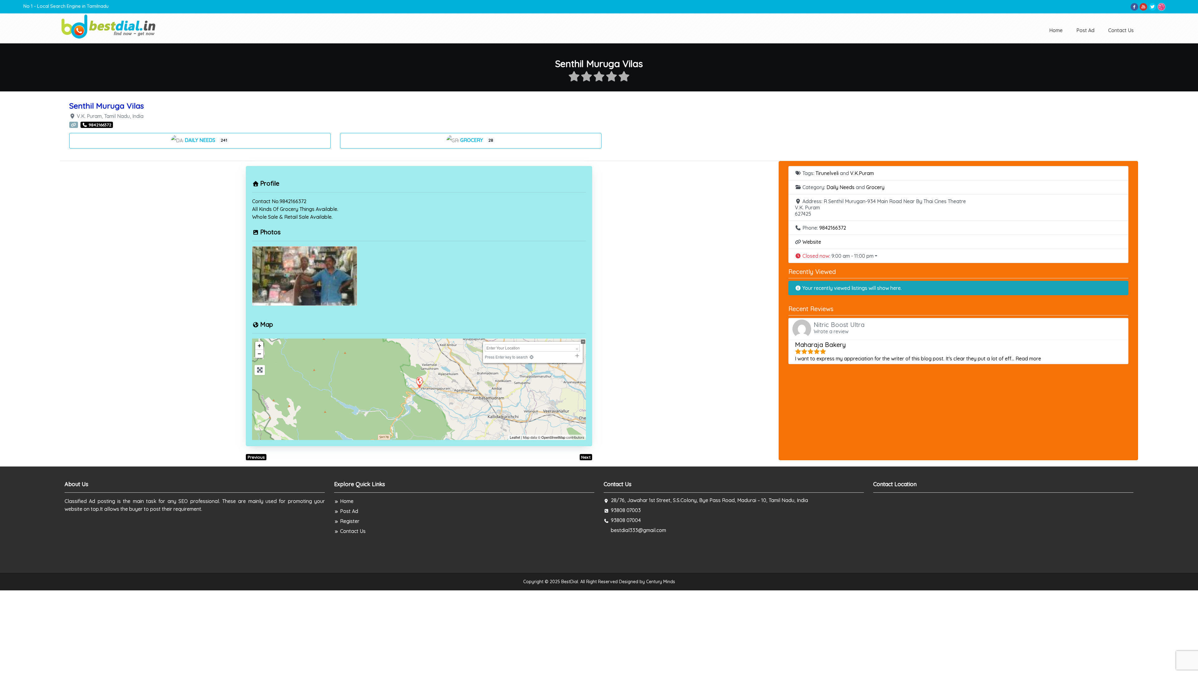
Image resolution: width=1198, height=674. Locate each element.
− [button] (259, 353)
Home (1056, 30)
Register (349, 521)
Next (586, 457)
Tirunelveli (827, 173)
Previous (256, 457)
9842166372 (832, 228)
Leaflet (515, 437)
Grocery (472, 140)
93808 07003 (626, 510)
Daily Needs (201, 140)
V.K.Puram (862, 173)
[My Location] (531, 356)
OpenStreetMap (553, 437)
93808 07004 (626, 520)
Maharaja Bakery (820, 345)
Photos (270, 232)
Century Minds (660, 581)
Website (811, 242)
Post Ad (1085, 30)
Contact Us (1121, 30)
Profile (269, 183)
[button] (958, 256)
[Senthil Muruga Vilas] (419, 382)
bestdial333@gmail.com (638, 530)
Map (266, 324)
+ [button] (259, 345)
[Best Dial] (109, 26)
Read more (1028, 358)
